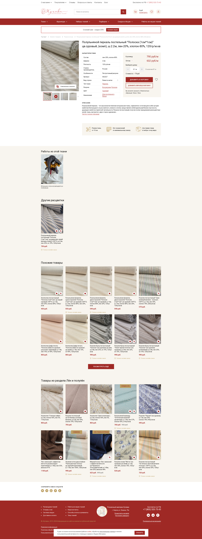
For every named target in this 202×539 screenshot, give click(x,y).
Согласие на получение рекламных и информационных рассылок (96, 290)
